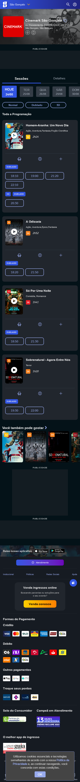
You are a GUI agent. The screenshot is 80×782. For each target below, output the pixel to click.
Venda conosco (40, 604)
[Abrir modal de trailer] (14, 136)
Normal (13, 105)
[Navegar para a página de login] (75, 4)
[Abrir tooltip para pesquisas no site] (68, 4)
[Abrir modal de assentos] (19, 159)
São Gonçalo (17, 4)
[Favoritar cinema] (65, 20)
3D (58, 105)
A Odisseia (33, 221)
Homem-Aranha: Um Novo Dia (47, 125)
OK (40, 774)
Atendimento (42, 562)
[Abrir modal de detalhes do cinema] (61, 159)
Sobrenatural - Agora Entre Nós (48, 360)
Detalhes (59, 78)
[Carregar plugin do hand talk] (73, 583)
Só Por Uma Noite (38, 290)
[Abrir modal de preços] (40, 159)
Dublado (37, 105)
